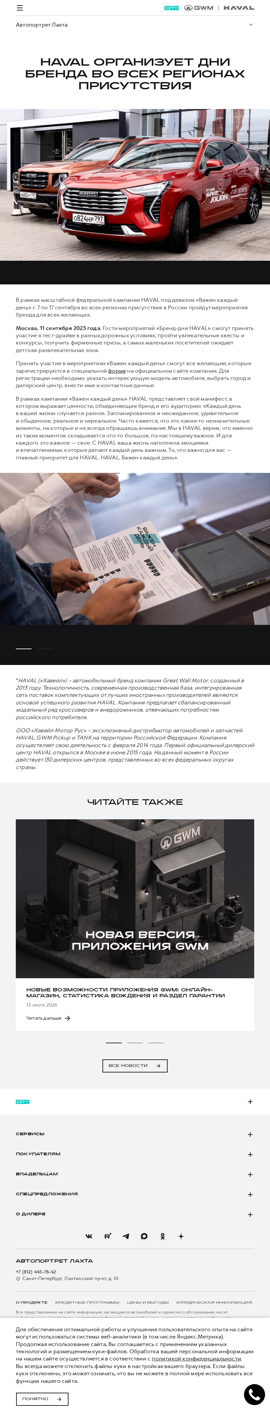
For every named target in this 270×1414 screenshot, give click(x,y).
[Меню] (20, 8)
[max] (144, 1236)
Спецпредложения (47, 1194)
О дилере (31, 1214)
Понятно (35, 1399)
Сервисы (30, 1134)
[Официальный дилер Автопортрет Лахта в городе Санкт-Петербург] (219, 8)
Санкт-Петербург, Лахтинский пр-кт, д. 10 (70, 1278)
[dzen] (181, 1236)
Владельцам (37, 1174)
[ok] (162, 1236)
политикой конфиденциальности (196, 1358)
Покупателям (38, 1154)
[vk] (88, 1236)
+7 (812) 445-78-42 (36, 1272)
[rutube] (107, 1236)
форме (117, 370)
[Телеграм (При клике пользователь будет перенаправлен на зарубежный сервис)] (125, 1236)
